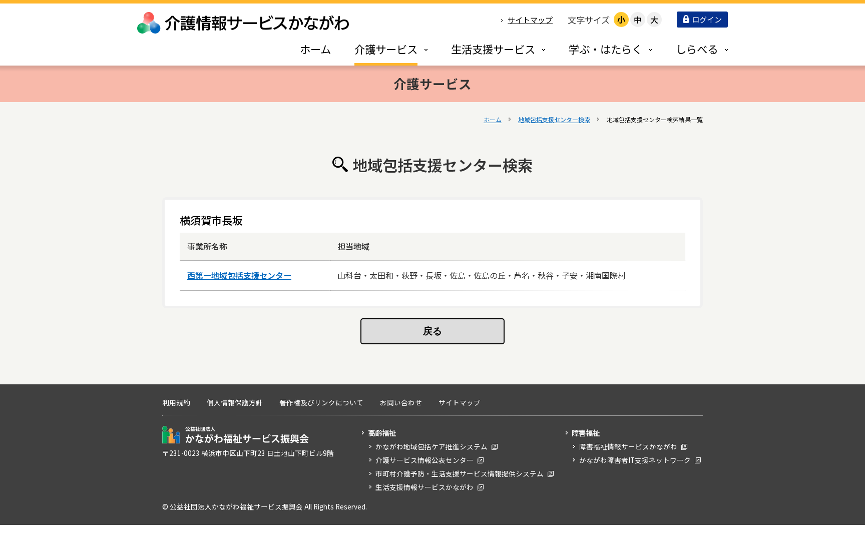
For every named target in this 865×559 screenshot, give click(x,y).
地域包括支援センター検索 (554, 119)
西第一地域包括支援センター (239, 275)
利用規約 (176, 402)
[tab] (380, 49)
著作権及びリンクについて (321, 402)
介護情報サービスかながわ (243, 23)
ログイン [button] (707, 19)
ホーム (493, 119)
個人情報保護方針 (235, 402)
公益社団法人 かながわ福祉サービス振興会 (235, 434)
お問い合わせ (401, 402)
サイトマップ (530, 20)
